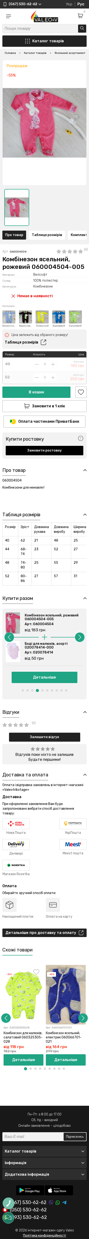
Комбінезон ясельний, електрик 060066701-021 (63, 1037)
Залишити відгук (44, 737)
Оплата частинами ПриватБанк (48, 421)
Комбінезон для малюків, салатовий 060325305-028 (23, 1037)
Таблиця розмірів (47, 235)
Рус (80, 4)
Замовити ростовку (44, 450)
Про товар (14, 235)
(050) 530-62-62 (28, 1210)
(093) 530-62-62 (28, 1217)
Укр (69, 4)
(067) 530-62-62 (28, 1202)
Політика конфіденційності (44, 1236)
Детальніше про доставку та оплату (40, 932)
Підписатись (75, 1136)
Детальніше (44, 677)
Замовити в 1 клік (48, 406)
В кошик (36, 392)
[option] (16, 207)
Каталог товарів (48, 41)
